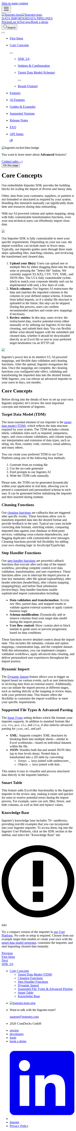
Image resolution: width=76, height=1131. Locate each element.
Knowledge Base (29, 996)
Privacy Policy (19, 1126)
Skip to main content (15, 3)
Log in (15, 22)
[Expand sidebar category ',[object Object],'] (19, 80)
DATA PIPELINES (40, 18)
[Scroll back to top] (3, 32)
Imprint (14, 1122)
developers (17, 1034)
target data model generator (19, 942)
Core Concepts (19, 971)
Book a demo (39, 22)
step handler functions (21, 560)
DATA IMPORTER (14, 18)
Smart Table (25, 992)
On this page (10, 165)
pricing (14, 1030)
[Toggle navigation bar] (6, 9)
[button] (42, 93)
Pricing (6, 22)
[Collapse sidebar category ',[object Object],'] (11, 53)
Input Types (15, 717)
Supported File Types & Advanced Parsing (45, 989)
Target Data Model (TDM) (35, 974)
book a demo (18, 1041)
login (13, 1037)
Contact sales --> (12, 161)
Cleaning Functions (30, 978)
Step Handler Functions (33, 981)
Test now (25, 22)
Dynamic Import (18, 676)
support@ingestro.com (24, 1016)
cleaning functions (19, 512)
